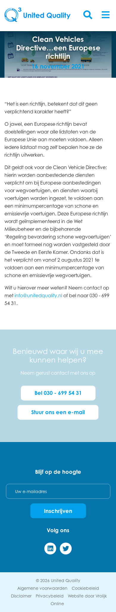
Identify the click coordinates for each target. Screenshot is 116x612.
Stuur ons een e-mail (58, 412)
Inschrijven (58, 511)
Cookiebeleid (85, 588)
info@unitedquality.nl (38, 295)
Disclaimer (21, 595)
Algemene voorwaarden (42, 588)
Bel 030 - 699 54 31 (58, 393)
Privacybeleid (50, 595)
